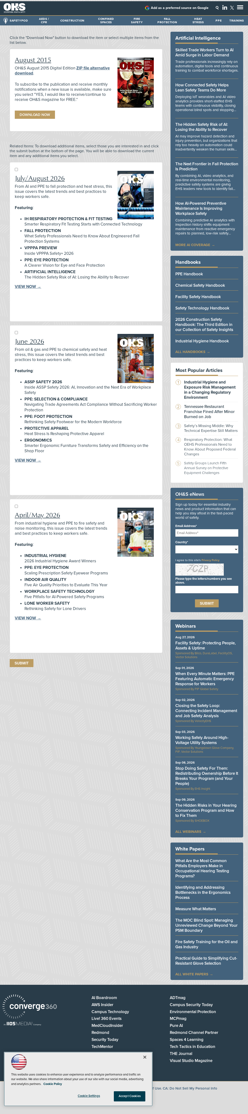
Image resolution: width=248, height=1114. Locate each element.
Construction (72, 20)
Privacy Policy (210, 560)
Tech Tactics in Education (192, 1046)
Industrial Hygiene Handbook (202, 341)
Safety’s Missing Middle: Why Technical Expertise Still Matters (211, 428)
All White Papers (191, 974)
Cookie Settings (89, 1096)
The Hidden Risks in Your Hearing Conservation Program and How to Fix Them (206, 810)
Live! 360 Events (107, 1018)
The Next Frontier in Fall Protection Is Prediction (206, 166)
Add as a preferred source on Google (180, 8)
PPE (219, 20)
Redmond (100, 1032)
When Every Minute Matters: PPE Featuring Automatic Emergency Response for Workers (205, 678)
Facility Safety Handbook (198, 296)
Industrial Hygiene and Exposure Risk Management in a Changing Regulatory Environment (210, 390)
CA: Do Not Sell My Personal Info (190, 1088)
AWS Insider (102, 1004)
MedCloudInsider (107, 1025)
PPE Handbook (189, 274)
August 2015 (33, 59)
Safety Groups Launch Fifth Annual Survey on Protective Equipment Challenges (206, 468)
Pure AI (176, 1025)
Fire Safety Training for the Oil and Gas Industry (206, 944)
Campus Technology (110, 1011)
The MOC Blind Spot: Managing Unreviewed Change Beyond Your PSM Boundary (206, 925)
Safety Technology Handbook (202, 308)
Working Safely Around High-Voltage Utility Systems (201, 740)
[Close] (145, 1057)
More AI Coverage (192, 245)
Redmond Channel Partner (194, 1032)
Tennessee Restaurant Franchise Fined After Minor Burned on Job (209, 411)
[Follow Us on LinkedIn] (224, 7)
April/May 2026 (37, 514)
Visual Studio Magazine (191, 1060)
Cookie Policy (52, 1084)
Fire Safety (137, 20)
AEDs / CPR (44, 20)
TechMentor (102, 1046)
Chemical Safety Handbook (200, 285)
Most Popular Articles (199, 370)
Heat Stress (198, 20)
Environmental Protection (193, 1011)
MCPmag (178, 1018)
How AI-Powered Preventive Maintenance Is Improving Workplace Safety (200, 208)
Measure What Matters (195, 908)
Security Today (105, 1039)
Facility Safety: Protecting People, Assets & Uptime (205, 645)
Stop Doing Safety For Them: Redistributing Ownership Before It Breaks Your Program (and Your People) (206, 776)
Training (236, 20)
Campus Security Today (191, 1004)
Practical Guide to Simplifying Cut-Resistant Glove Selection (206, 961)
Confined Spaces (106, 20)
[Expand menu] (240, 8)
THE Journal (181, 1053)
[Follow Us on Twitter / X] (232, 8)
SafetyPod (19, 20)
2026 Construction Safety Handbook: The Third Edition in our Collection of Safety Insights (204, 324)
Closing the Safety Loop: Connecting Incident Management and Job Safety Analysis (206, 710)
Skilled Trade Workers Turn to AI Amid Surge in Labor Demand (204, 52)
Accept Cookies (130, 1096)
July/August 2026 (40, 178)
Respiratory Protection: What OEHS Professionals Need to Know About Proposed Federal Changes (210, 447)
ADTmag (178, 997)
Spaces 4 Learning (186, 1039)
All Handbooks (190, 352)
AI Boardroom (104, 997)
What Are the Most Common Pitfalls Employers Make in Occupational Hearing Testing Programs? (202, 868)
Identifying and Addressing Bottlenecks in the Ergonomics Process (203, 892)
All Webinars (188, 831)
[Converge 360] (29, 1007)
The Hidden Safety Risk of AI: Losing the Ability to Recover (201, 127)
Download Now (35, 115)
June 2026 (29, 341)
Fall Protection (167, 20)
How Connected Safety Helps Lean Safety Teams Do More (202, 88)
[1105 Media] (22, 1024)
